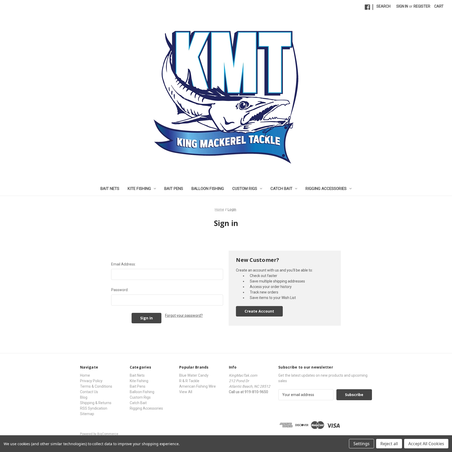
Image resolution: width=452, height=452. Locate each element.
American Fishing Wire (197, 386)
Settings (361, 444)
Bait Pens (173, 188)
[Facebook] (367, 7)
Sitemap (87, 414)
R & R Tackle (189, 381)
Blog (83, 397)
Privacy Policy (91, 381)
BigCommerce (107, 434)
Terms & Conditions (96, 386)
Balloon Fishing (207, 188)
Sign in (402, 6)
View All (185, 392)
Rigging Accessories (326, 188)
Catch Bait (281, 188)
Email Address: (123, 264)
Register (422, 6)
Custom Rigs (244, 188)
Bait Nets (109, 188)
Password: (119, 290)
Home (85, 375)
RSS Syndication (93, 408)
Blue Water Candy (193, 375)
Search (383, 6)
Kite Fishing (139, 188)
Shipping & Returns (95, 403)
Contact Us (89, 392)
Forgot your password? (184, 315)
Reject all (389, 444)
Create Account (259, 311)
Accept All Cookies (426, 444)
